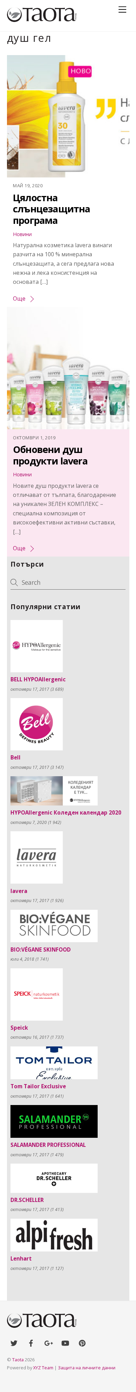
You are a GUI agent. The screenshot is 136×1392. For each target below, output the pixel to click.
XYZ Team (43, 1367)
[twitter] (14, 1342)
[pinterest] (82, 1342)
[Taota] (42, 18)
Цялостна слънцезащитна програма (51, 209)
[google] (48, 1342)
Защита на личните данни (86, 1367)
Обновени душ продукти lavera (50, 455)
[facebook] (31, 1342)
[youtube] (65, 1342)
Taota (18, 1359)
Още (19, 298)
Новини (22, 234)
